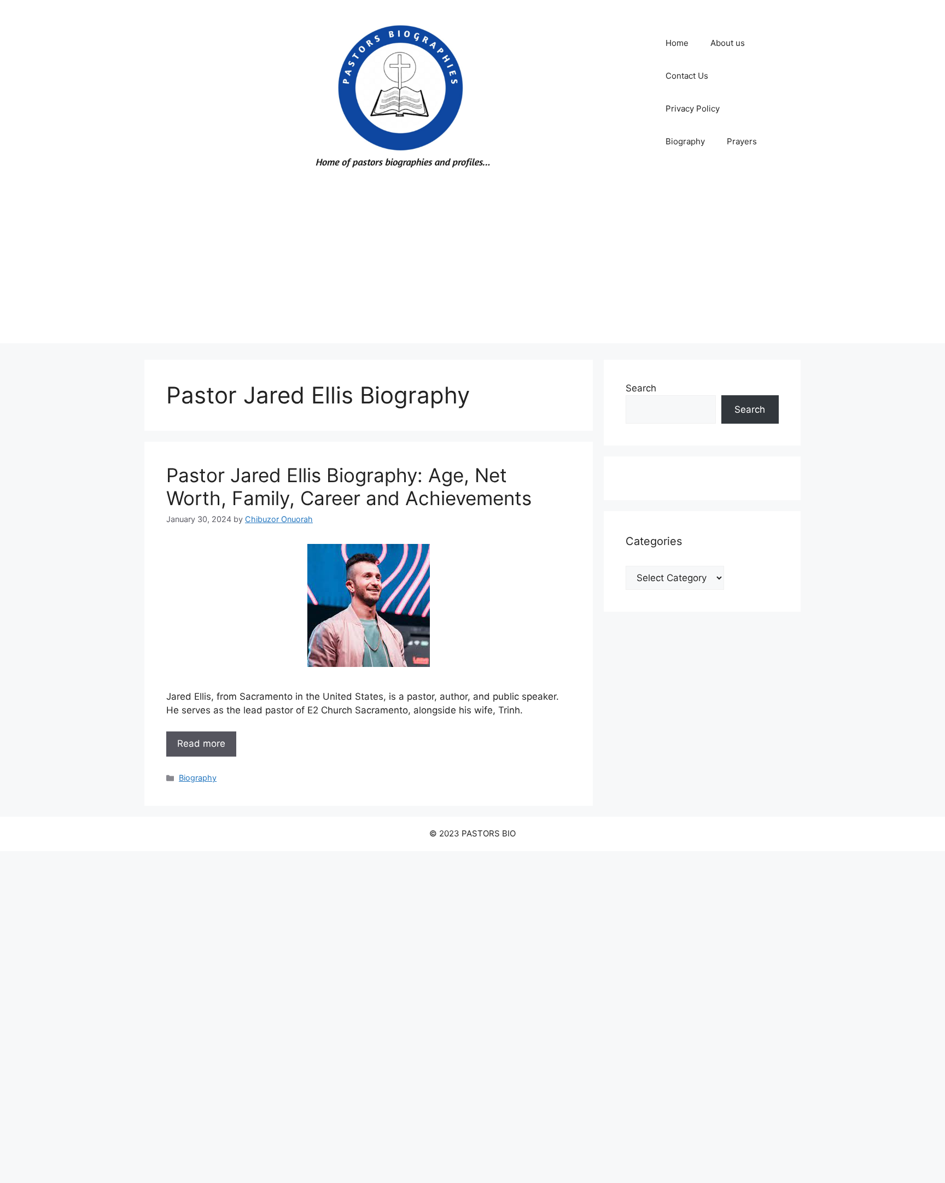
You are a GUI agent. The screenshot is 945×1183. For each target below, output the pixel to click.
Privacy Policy (693, 108)
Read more (201, 743)
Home (677, 43)
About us (727, 43)
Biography (685, 141)
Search (641, 388)
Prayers (742, 141)
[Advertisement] (472, 266)
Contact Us (687, 76)
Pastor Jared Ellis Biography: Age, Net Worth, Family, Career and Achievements (349, 486)
